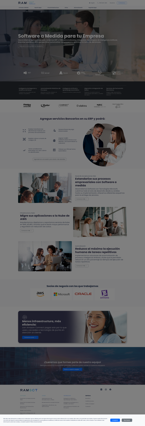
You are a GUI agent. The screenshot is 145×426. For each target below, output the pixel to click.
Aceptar (115, 420)
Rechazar (127, 420)
